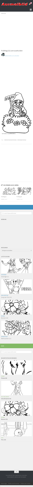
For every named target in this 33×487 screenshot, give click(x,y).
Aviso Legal (4, 483)
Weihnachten (4, 336)
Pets (2, 437)
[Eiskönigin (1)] (16, 266)
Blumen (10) (4, 318)
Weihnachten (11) (6, 338)
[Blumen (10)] (16, 307)
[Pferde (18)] (16, 367)
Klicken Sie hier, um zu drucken (12, 55)
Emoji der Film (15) (6, 297)
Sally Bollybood (5, 396)
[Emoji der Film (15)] (16, 286)
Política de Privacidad (13, 483)
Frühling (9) (19, 196)
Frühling (3, 13)
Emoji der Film (4, 295)
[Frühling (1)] (8, 191)
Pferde (3, 376)
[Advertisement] (16, 31)
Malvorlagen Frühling (22, 139)
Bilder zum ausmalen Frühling (10, 139)
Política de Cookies (25, 483)
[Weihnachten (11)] (16, 328)
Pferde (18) (4, 378)
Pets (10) (3, 439)
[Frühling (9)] (24, 191)
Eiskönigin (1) (5, 277)
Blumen (3, 316)
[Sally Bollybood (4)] (16, 388)
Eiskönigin (3, 274)
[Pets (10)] (16, 429)
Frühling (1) (3, 196)
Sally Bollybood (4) (6, 398)
